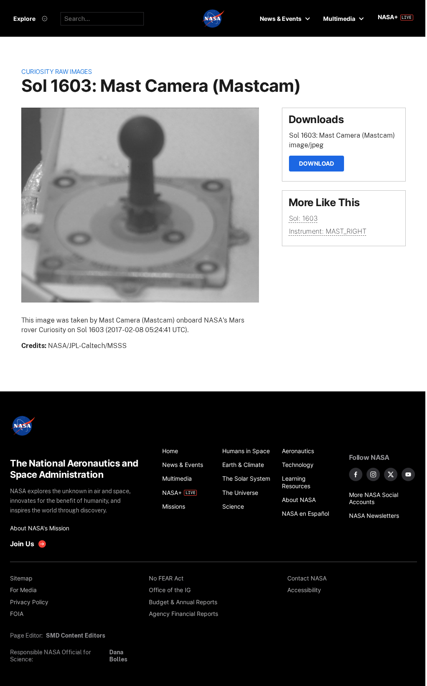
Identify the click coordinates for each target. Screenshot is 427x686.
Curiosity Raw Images (56, 72)
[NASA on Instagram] (373, 474)
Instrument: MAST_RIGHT (328, 231)
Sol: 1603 (303, 218)
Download (316, 163)
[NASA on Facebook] (355, 474)
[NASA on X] (390, 474)
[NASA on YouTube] (408, 474)
